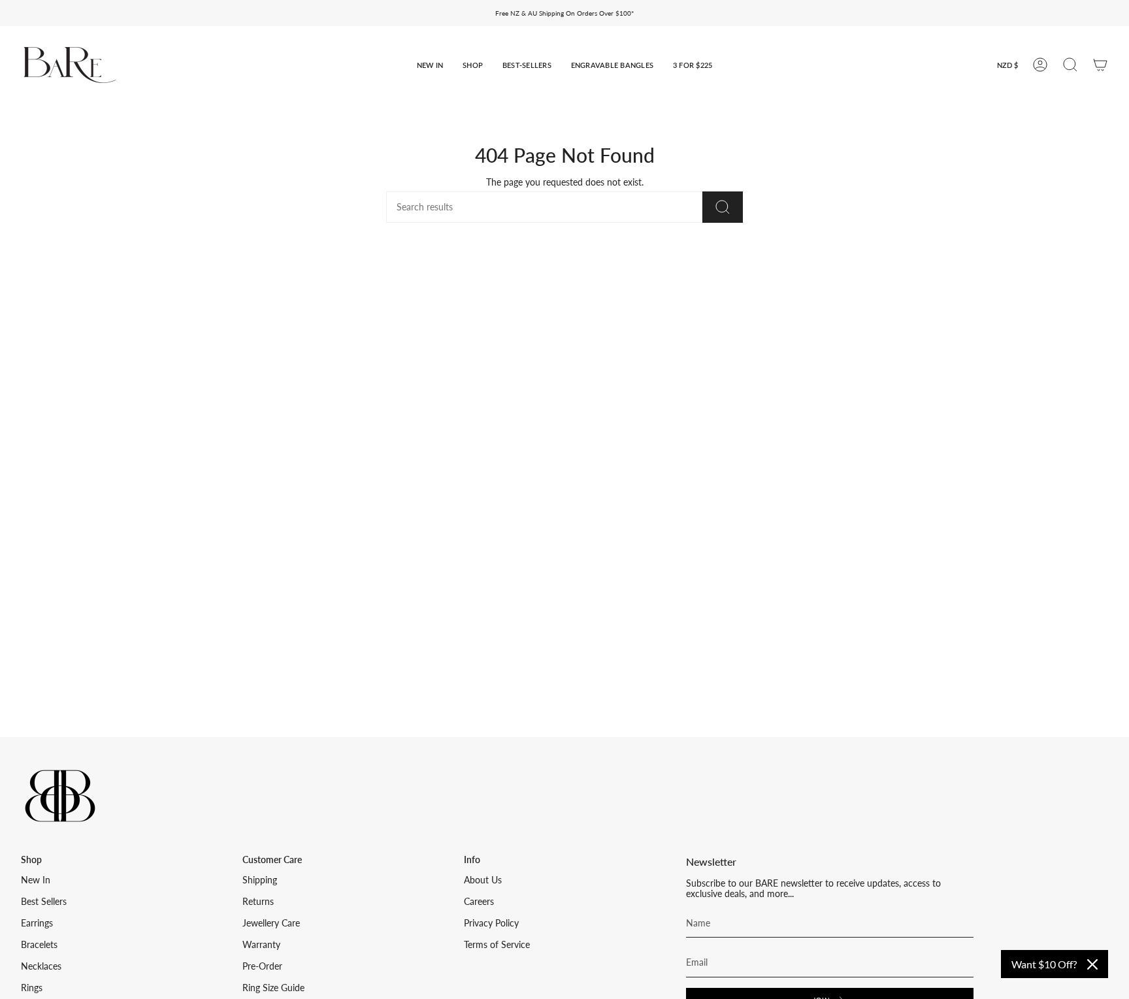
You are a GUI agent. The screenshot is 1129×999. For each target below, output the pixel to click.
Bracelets (39, 945)
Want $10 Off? (1044, 964)
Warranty (261, 945)
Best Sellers (44, 901)
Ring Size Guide (273, 988)
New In (35, 880)
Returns (258, 901)
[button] (430, 65)
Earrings (37, 923)
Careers (479, 901)
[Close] (1092, 964)
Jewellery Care (271, 923)
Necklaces (41, 966)
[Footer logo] (60, 796)
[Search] (722, 207)
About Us (483, 880)
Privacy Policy (491, 923)
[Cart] (1100, 65)
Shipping (259, 880)
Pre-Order (262, 966)
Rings (31, 988)
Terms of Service (497, 945)
